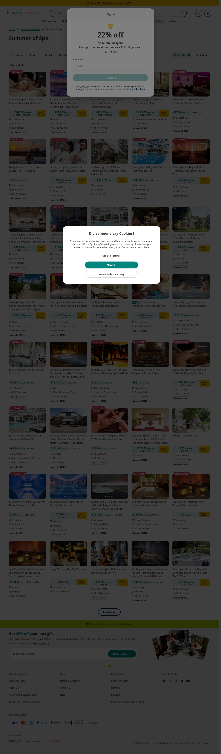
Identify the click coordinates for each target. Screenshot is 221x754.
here (146, 247)
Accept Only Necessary (111, 274)
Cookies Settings (111, 255)
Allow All (111, 264)
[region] (111, 255)
